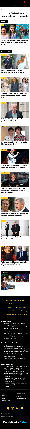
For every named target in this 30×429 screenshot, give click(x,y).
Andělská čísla (13, 304)
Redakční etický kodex (6, 400)
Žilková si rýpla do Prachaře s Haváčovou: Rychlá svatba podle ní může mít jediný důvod (14, 95)
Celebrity (14, 5)
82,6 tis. (22, 409)
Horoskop (24, 5)
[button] (20, 2)
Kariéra (3, 397)
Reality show (22, 307)
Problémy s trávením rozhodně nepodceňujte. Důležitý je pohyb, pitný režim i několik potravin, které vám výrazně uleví (15, 379)
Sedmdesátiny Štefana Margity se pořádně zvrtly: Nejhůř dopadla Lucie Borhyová (14, 166)
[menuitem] (5, 5)
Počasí (21, 304)
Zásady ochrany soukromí (21, 398)
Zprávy (5, 5)
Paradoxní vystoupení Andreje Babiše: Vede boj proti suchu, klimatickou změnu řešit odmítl (14, 239)
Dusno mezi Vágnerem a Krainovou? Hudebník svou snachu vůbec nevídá (12, 71)
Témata (27, 2)
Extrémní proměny (22, 311)
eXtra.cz (22, 415)
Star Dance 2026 (9, 311)
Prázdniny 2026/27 (11, 314)
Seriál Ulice (8, 300)
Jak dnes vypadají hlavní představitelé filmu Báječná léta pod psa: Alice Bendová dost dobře (14, 42)
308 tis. (8, 409)
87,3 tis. (17, 409)
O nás (3, 393)
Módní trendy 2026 (11, 307)
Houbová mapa (22, 314)
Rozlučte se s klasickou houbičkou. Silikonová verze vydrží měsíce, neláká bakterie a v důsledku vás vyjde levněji (16, 374)
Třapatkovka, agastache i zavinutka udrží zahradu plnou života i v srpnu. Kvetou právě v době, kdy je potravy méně (15, 384)
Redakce (4, 395)
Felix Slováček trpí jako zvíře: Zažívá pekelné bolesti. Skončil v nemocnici (12, 120)
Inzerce (3, 398)
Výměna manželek (19, 300)
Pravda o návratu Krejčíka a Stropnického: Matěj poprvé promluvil (14, 143)
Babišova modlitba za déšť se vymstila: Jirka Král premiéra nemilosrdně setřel (14, 215)
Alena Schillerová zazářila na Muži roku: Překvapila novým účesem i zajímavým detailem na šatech (13, 190)
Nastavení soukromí (20, 400)
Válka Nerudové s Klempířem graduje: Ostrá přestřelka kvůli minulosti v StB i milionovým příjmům (14, 264)
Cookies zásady (19, 396)
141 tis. (12, 409)
